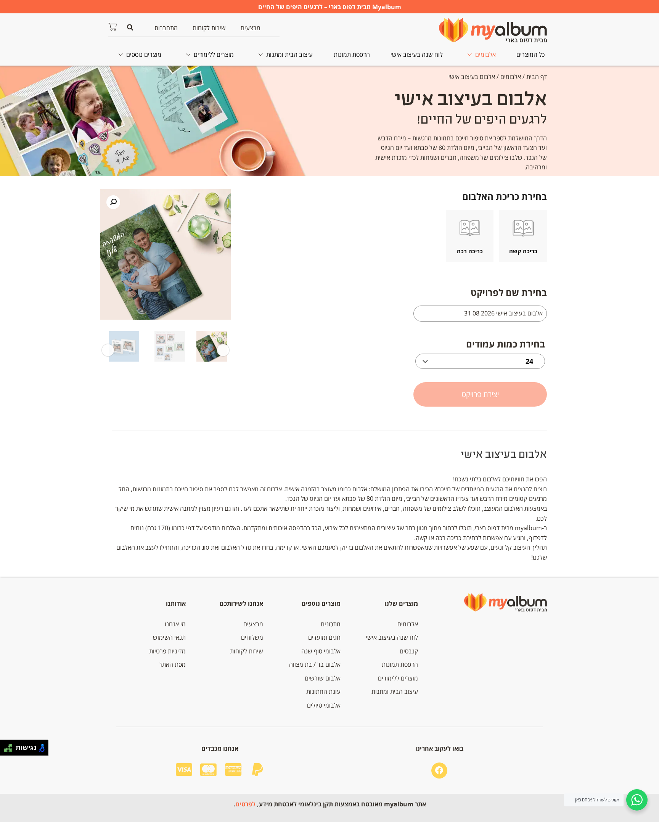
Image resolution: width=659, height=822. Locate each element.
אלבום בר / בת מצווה (315, 664)
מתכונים (331, 624)
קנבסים (409, 651)
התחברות (166, 28)
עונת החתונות (323, 691)
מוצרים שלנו (401, 603)
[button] (130, 27)
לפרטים (245, 804)
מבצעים (250, 28)
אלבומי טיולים (324, 705)
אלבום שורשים (323, 678)
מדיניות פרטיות (167, 651)
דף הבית (536, 76)
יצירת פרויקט (480, 394)
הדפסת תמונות (352, 54)
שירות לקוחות (209, 28)
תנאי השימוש (169, 637)
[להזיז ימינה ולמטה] (10, 750)
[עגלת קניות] (112, 27)
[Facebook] (439, 770)
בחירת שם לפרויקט (509, 292)
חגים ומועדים (324, 637)
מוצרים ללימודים (214, 54)
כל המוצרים (530, 54)
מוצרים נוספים (143, 54)
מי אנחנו (175, 624)
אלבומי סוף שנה (321, 651)
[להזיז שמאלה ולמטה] (6, 750)
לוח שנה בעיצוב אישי (417, 54)
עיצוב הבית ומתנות (289, 54)
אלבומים (485, 54)
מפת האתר (172, 664)
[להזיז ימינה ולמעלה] (10, 746)
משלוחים (252, 637)
